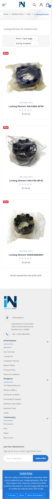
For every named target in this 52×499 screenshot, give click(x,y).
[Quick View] (32, 96)
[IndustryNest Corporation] (22, 5)
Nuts (29, 14)
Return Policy (9, 365)
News (6, 433)
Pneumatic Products (12, 399)
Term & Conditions (12, 374)
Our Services (9, 351)
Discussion (8, 424)
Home (5, 14)
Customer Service (11, 361)
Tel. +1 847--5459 (20, 334)
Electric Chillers (10, 390)
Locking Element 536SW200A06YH (26, 254)
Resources (8, 437)
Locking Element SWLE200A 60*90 (26, 106)
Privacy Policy (9, 370)
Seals (6, 413)
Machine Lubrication (12, 403)
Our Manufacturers (12, 385)
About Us (8, 347)
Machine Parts (17, 14)
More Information (35, 495)
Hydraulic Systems (12, 394)
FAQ (5, 428)
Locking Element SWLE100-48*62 (26, 180)
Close (21, 495)
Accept (12, 495)
